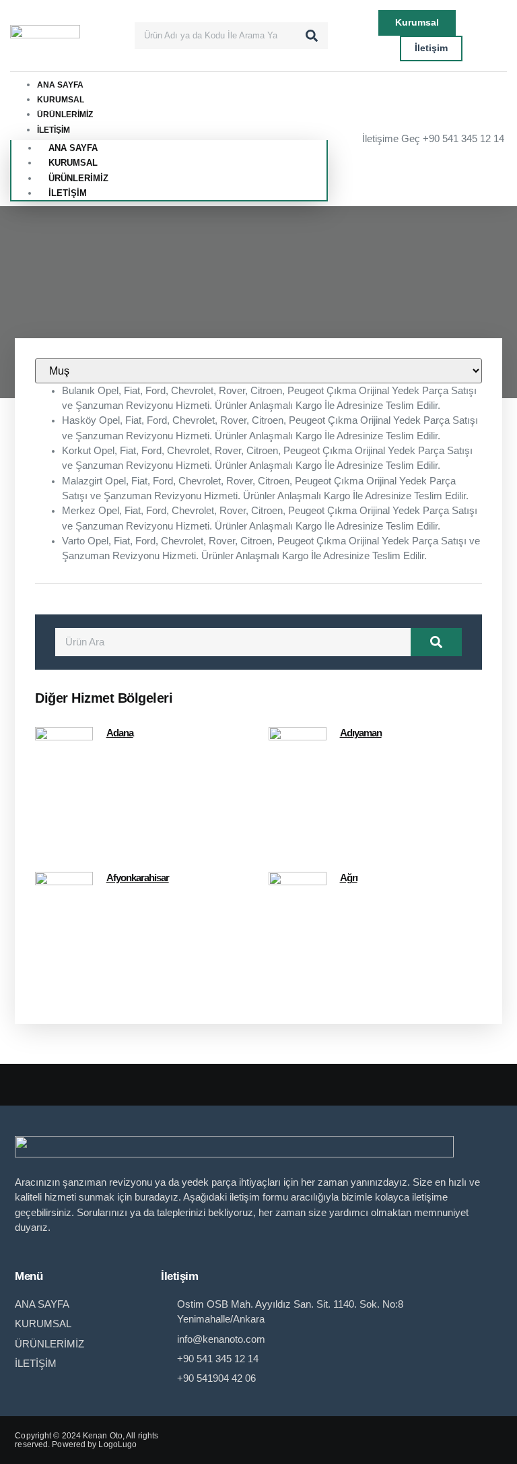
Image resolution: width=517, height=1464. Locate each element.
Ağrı (348, 877)
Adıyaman (361, 733)
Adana (119, 733)
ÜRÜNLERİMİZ (65, 114)
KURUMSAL (60, 99)
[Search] (312, 35)
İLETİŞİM (53, 130)
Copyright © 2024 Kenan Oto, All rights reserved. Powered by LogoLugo (86, 1440)
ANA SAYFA (60, 85)
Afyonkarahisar (137, 877)
